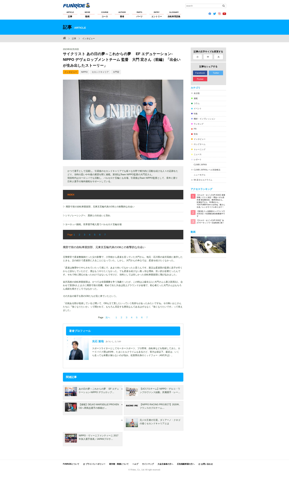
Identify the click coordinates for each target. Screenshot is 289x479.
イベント (198, 108)
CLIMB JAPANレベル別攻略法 (207, 170)
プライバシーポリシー (95, 464)
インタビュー (70, 72)
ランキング (199, 124)
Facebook (200, 73)
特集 (196, 114)
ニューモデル (199, 175)
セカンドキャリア (100, 72)
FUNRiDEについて (71, 464)
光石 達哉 (98, 341)
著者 (122, 14)
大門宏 (116, 72)
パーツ (139, 14)
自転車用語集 (174, 14)
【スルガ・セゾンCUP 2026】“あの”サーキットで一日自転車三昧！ (210, 221)
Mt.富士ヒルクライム (203, 180)
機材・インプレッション (204, 119)
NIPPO (84, 72)
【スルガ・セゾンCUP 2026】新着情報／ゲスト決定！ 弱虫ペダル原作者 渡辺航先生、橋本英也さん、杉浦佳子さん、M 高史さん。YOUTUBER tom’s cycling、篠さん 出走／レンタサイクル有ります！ (211, 201)
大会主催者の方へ (165, 464)
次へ (108, 317)
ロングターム (199, 144)
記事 (70, 14)
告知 (196, 134)
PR (195, 129)
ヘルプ (135, 464)
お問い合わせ (207, 464)
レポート (198, 159)
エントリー (156, 14)
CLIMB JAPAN (200, 164)
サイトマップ (148, 464)
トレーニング (199, 149)
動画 (87, 14)
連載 (196, 98)
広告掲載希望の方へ (186, 464)
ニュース (198, 154)
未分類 (197, 93)
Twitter (216, 73)
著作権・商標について (119, 464)
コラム (197, 103)
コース (104, 14)
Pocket (200, 79)
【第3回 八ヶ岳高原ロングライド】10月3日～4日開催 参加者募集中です (211, 213)
